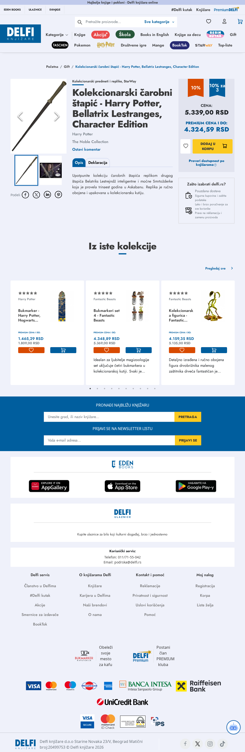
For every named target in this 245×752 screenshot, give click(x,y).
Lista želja (205, 605)
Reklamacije (150, 586)
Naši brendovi (95, 605)
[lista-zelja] (31, 350)
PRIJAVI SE (188, 440)
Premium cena (201, 123)
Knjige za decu (188, 34)
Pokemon (82, 45)
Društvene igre (133, 45)
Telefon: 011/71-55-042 (122, 557)
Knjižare (95, 586)
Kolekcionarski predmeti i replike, (98, 81)
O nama (95, 614)
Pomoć (150, 614)
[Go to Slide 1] (26, 170)
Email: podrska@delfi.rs (122, 562)
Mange (158, 45)
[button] (39, 116)
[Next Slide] (57, 116)
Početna (52, 66)
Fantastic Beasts (105, 299)
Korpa (205, 595)
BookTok (179, 45)
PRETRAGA (187, 416)
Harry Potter (82, 134)
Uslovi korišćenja (150, 605)
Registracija (205, 586)
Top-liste (225, 45)
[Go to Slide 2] (51, 170)
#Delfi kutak (40, 595)
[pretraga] (80, 22)
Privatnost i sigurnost (150, 595)
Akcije (40, 605)
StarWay (130, 81)
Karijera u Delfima (95, 595)
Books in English (154, 34)
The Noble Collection (90, 141)
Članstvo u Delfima (40, 586)
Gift (233, 34)
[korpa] (63, 350)
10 (154, 388)
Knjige (79, 34)
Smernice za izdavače (40, 614)
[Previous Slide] (20, 116)
